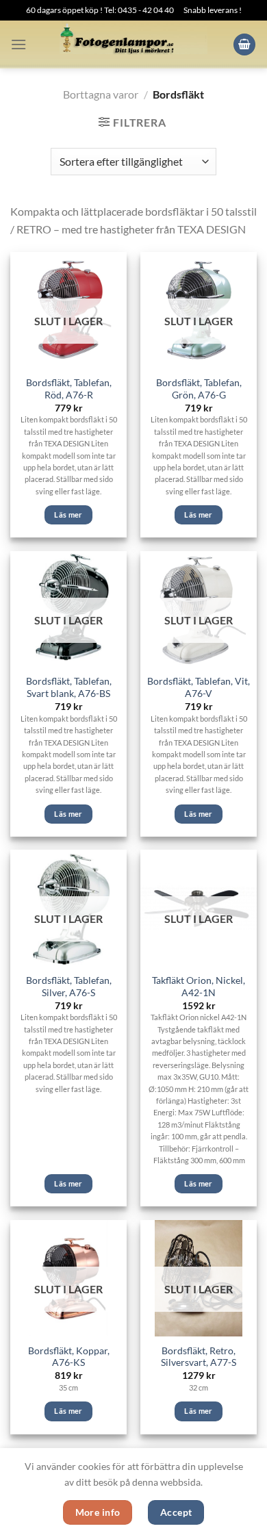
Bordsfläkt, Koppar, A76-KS (69, 1357)
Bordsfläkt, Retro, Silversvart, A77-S (198, 1357)
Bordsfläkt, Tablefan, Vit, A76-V (198, 687)
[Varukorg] (244, 45)
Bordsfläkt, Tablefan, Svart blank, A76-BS (69, 687)
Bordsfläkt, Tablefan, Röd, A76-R (69, 389)
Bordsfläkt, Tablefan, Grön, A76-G (199, 389)
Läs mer (68, 514)
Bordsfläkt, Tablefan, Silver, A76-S (69, 986)
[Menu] (18, 44)
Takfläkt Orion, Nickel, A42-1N (198, 986)
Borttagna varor (100, 94)
